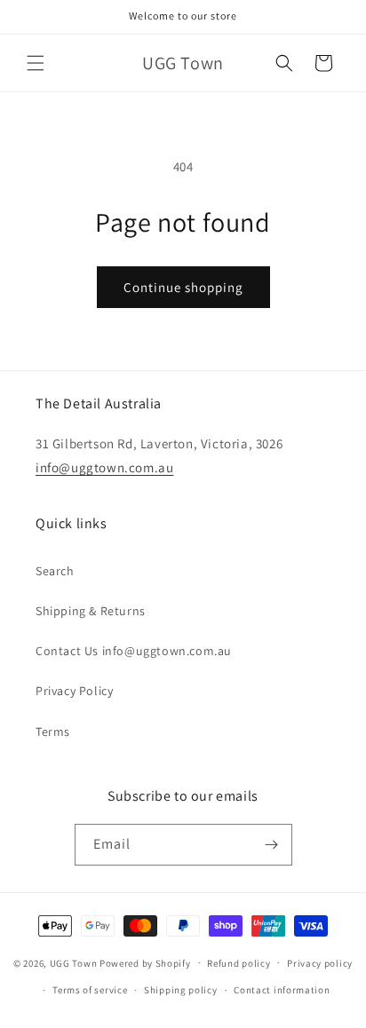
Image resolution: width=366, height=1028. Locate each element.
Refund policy (238, 963)
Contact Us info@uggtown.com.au (134, 651)
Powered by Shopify (145, 962)
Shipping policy (181, 990)
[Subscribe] (271, 845)
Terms (53, 731)
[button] (35, 63)
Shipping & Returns (91, 611)
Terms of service (89, 990)
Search (55, 571)
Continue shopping (183, 287)
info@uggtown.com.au (104, 467)
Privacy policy (320, 963)
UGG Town (74, 962)
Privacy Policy (74, 691)
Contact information (282, 990)
